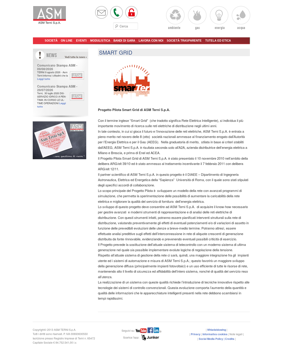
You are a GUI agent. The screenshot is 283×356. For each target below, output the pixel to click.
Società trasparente (184, 40)
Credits (229, 339)
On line (67, 40)
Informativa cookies (215, 334)
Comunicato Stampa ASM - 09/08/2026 (57, 67)
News (80, 57)
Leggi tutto (43, 78)
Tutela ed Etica (218, 40)
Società (51, 40)
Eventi (81, 40)
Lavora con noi (151, 40)
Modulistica (100, 40)
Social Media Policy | (212, 339)
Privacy (196, 334)
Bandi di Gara (124, 40)
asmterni (49, 17)
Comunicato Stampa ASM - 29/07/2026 (57, 88)
